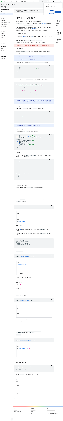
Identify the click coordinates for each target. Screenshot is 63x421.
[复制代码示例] (51, 66)
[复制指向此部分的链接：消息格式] (21, 106)
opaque (21, 230)
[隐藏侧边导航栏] (12, 419)
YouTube (48, 411)
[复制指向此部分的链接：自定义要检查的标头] (26, 129)
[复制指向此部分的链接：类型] (20, 182)
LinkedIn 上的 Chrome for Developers (52, 413)
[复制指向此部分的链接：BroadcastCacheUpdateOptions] (32, 277)
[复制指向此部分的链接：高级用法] (22, 152)
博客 (25, 1)
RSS (47, 414)
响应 (20, 229)
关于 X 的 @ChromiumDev (51, 410)
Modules (13, 4)
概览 (2, 6)
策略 (29, 25)
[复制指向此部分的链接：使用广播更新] (24, 49)
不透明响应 (33, 45)
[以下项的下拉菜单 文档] (18, 1)
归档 (31, 413)
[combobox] (44, 1)
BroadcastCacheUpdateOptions (23, 215)
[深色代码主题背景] (49, 66)
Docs (2, 4)
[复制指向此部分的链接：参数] (19, 377)
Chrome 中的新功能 (31, 1)
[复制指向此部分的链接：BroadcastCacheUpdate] (28, 185)
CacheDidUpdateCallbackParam (22, 264)
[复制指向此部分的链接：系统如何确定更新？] (28, 33)
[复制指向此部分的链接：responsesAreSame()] (27, 362)
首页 (17, 14)
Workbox (7, 4)
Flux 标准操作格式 (28, 125)
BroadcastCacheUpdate (21, 221)
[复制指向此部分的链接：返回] (19, 393)
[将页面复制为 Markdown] (35, 18)
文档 (16, 1)
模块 (5, 6)
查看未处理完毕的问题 (17, 411)
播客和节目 (32, 414)
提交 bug (15, 410)
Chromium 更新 (33, 410)
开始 (58, 12)
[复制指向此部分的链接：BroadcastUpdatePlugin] (28, 319)
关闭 (51, 12)
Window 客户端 (43, 23)
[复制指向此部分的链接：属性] (19, 192)
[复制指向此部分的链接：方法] (20, 359)
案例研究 (21, 1)
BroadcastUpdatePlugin (21, 354)
